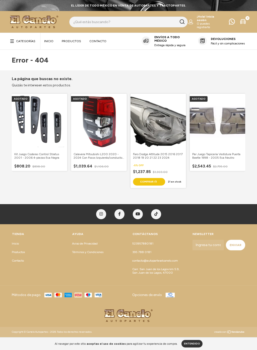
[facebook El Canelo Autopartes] (119, 214)
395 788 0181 (141, 252)
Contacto (97, 41)
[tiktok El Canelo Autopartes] (156, 214)
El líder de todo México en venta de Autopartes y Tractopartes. (128, 5)
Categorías (25, 41)
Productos (71, 41)
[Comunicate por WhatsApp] (231, 23)
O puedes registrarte (203, 25)
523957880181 (142, 243)
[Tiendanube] (229, 332)
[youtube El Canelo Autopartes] (138, 214)
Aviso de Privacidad (85, 243)
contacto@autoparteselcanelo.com (155, 260)
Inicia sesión (205, 18)
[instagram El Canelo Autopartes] (101, 214)
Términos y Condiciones (87, 252)
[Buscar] (182, 21)
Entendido (192, 343)
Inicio (48, 41)
